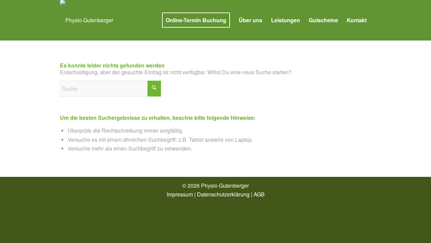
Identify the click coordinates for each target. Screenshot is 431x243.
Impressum (180, 194)
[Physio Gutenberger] (86, 20)
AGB (259, 194)
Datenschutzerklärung (223, 194)
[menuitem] (196, 20)
